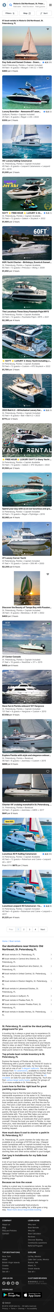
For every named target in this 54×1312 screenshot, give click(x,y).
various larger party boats (18, 1080)
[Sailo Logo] (4, 5)
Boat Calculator (34, 1233)
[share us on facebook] (8, 1283)
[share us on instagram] (12, 1283)
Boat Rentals (33, 1227)
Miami (4, 1259)
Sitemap (21, 1308)
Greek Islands (34, 1268)
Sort (45, 13)
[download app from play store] (11, 1295)
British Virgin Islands (11, 1262)
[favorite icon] (48, 29)
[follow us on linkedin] (17, 1283)
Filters (8, 13)
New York (6, 1256)
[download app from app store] (32, 1295)
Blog (4, 1227)
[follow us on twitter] (4, 1283)
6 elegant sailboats (30, 1068)
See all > (6, 1271)
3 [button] (29, 929)
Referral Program (35, 1246)
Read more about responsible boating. (24, 1209)
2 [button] (23, 929)
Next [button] (43, 929)
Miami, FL (32, 1265)
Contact (5, 1233)
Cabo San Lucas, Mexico (38, 1259)
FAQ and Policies (9, 1230)
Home (4, 941)
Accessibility (32, 1308)
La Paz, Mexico (34, 1256)
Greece (5, 1268)
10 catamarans (20, 1070)
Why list (31, 1230)
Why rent (32, 1224)
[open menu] (51, 5)
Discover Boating (35, 1240)
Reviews (31, 1237)
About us (6, 1224)
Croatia (5, 1265)
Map (25, 13)
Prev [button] (11, 929)
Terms (13, 1308)
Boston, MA (33, 1262)
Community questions (37, 1243)
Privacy (5, 1308)
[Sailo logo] (6, 1303)
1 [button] (18, 929)
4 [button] (35, 929)
